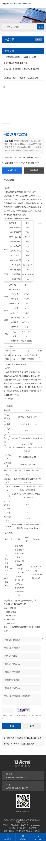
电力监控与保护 (33, 78)
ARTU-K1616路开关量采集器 (22, 744)
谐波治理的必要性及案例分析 (15, 63)
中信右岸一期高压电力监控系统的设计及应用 (21, 69)
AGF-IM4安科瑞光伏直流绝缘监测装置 (26, 738)
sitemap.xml (35, 825)
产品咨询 (12, 170)
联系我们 (34, 170)
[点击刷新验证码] (23, 710)
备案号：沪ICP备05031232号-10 (15, 825)
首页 (14, 78)
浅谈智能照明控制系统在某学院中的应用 (20, 57)
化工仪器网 (21, 828)
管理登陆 (32, 828)
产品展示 (21, 78)
